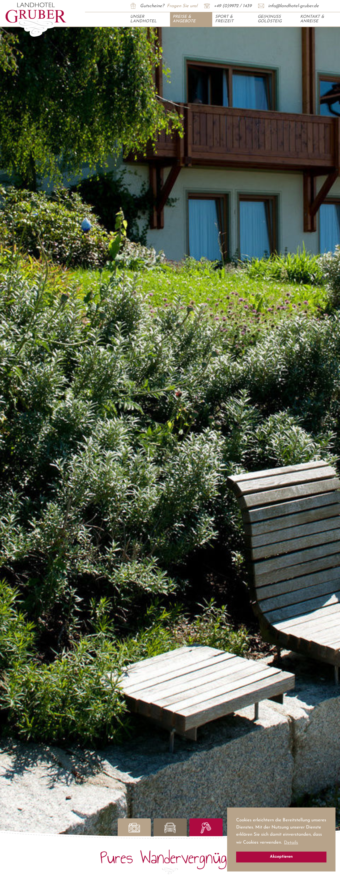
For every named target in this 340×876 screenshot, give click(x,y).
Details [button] (291, 842)
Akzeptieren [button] (281, 857)
